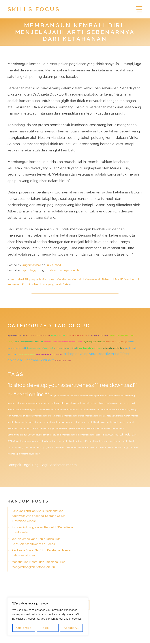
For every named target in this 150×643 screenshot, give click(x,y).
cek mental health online (63, 409)
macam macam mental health (38, 335)
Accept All (71, 627)
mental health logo (96, 422)
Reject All (48, 627)
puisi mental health (66, 435)
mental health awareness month (114, 416)
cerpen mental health (86, 409)
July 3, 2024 (53, 265)
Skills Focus (34, 9)
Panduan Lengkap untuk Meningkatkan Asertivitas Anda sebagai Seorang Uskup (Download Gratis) (38, 516)
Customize (23, 627)
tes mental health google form (39, 447)
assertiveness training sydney (49, 354)
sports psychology (16, 447)
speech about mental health (121, 441)
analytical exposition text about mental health (63, 342)
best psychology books (87, 403)
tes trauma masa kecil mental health (95, 447)
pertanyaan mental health (112, 428)
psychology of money (16, 335)
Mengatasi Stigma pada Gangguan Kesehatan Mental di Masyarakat (55, 279)
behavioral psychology (117, 341)
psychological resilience (94, 341)
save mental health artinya (69, 441)
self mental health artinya (113, 348)
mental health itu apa (26, 354)
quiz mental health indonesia (90, 435)
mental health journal (75, 422)
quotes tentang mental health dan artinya (36, 441)
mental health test (59, 335)
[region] (47, 616)
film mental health (63, 361)
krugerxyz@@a (31, 265)
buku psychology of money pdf (40, 348)
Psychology (28, 270)
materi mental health (88, 416)
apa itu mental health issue (90, 348)
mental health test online (30, 428)
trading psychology (30, 454)
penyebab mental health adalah (29, 342)
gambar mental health (36, 416)
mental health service (116, 422)
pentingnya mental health (55, 428)
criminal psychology (128, 409)
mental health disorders (32, 422)
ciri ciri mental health (78, 335)
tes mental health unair (98, 335)
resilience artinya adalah (63, 270)
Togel (26, 465)
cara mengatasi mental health (66, 348)
